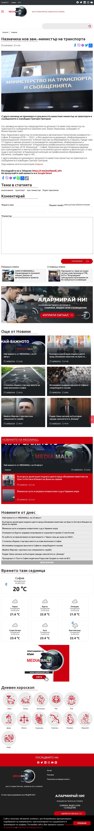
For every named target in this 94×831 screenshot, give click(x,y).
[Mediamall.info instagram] (88, 2)
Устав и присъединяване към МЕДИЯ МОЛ (18, 795)
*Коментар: (6, 216)
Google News (44, 173)
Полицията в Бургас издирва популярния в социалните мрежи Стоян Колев (38, 533)
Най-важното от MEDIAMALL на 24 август (21, 518)
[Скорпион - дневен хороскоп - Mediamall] (39, 721)
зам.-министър (34, 190)
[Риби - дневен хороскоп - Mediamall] (8, 740)
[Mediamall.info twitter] (81, 2)
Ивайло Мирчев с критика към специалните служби (27, 550)
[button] (43, 827)
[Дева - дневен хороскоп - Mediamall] (8, 721)
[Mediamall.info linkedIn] (84, 2)
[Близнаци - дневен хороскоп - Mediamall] (40, 701)
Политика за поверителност (29, 827)
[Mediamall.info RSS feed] (56, 762)
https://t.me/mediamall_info (47, 170)
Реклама (50, 775)
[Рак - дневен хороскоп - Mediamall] (56, 701)
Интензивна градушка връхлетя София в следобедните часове (32, 545)
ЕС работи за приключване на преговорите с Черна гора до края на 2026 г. (38, 537)
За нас (49, 770)
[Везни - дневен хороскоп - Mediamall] (24, 721)
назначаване (7, 190)
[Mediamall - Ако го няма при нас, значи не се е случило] (18, 11)
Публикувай (77, 261)
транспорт (20, 190)
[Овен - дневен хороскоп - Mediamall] (9, 701)
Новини (14, 32)
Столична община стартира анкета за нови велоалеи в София (31, 541)
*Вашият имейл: (56, 205)
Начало (5, 32)
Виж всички (47, 562)
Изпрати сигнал (69, 814)
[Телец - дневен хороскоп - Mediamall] (25, 701)
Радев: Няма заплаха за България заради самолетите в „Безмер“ (33, 554)
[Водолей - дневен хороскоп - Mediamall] (85, 721)
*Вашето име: (7, 205)
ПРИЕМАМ (81, 823)
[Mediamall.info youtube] (91, 2)
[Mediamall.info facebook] (77, 2)
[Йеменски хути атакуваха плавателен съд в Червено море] (8, 495)
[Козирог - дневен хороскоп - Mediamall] (69, 721)
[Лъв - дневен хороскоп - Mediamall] (71, 701)
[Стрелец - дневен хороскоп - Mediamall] (54, 721)
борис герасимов (51, 190)
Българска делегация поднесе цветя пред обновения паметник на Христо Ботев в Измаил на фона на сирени (52, 477)
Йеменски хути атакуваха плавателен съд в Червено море (48, 491)
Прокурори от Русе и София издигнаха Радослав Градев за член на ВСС (36, 558)
